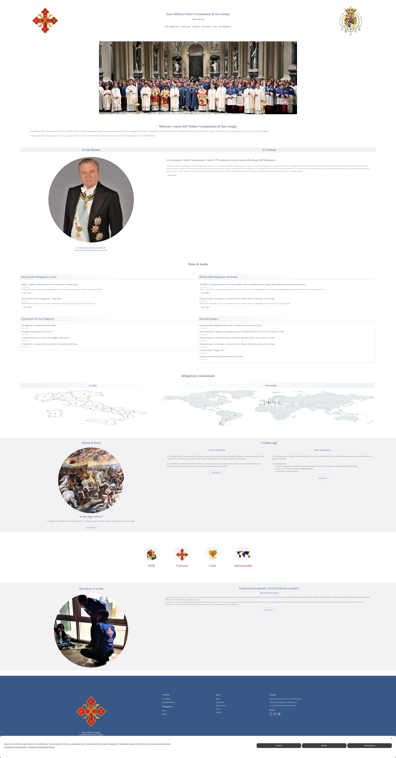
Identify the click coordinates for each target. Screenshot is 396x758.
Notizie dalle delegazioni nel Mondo (219, 276)
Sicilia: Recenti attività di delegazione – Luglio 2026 (41, 299)
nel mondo (271, 385)
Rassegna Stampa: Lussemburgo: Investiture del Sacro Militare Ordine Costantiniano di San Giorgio (237, 299)
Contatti (220, 26)
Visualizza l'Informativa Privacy (41, 747)
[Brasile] (234, 415)
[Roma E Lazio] (90, 408)
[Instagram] (274, 714)
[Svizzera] (270, 402)
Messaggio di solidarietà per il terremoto (36, 332)
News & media (198, 264)
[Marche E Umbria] (92, 403)
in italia (93, 385)
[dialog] (198, 747)
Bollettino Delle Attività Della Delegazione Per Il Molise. (221, 356)
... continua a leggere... (26, 293)
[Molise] (111, 408)
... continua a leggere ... (172, 175)
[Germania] (272, 401)
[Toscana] (76, 402)
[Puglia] (133, 411)
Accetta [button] (278, 745)
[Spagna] (264, 404)
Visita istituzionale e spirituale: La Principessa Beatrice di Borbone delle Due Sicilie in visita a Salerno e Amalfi (242, 332)
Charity (215, 26)
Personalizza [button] (369, 745)
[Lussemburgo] (268, 402)
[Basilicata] (125, 412)
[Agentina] (226, 419)
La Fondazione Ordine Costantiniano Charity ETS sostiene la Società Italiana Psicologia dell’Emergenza (221, 160)
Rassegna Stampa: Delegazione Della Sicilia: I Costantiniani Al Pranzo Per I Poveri (231, 325)
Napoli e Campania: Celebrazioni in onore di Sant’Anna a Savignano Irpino (49, 284)
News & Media (205, 26)
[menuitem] (227, 26)
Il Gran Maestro (91, 149)
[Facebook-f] (270, 714)
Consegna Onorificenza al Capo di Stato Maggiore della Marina (45, 338)
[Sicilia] (106, 421)
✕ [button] (391, 738)
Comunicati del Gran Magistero (37, 318)
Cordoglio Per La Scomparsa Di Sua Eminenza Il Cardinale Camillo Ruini (49, 344)
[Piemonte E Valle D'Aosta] (44, 396)
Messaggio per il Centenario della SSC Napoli (38, 325)
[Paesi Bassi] (268, 401)
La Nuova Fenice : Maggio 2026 (212, 350)
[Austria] (274, 402)
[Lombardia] (62, 395)
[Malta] (274, 405)
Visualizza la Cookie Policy (15, 747)
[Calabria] (127, 416)
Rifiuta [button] (324, 745)
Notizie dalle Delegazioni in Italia (39, 276)
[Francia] (266, 402)
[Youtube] (279, 714)
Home (166, 26)
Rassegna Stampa (209, 318)
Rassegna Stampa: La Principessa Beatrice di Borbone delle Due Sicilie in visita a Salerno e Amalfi (237, 338)
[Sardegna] (55, 413)
